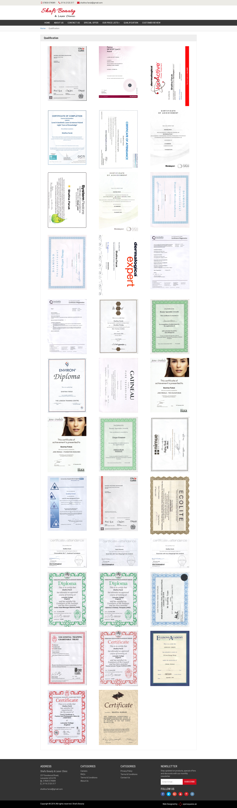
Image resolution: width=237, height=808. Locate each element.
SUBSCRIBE (189, 781)
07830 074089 (49, 3)
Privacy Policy (126, 771)
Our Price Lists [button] (110, 23)
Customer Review (151, 23)
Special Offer (91, 23)
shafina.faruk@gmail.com (91, 3)
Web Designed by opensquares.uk (180, 804)
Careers (84, 771)
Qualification (131, 23)
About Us (59, 23)
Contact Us (74, 23)
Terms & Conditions (89, 777)
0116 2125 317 (67, 3)
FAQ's (83, 774)
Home (47, 23)
